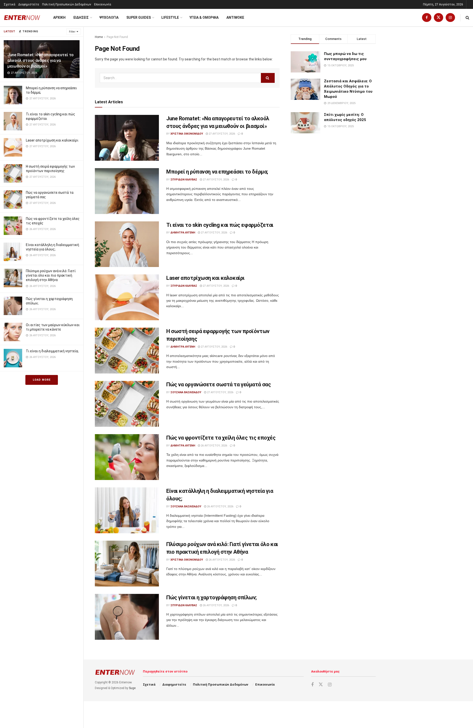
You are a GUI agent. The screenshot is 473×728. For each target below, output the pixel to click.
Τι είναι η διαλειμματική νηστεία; (52, 351)
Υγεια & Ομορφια (204, 17)
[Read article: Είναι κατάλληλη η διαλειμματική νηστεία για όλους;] (127, 510)
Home (99, 37)
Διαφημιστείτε (28, 4)
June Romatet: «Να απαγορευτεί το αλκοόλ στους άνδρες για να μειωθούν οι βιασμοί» (40, 60)
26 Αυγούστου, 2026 (213, 445)
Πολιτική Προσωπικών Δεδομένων (66, 4)
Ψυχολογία (108, 17)
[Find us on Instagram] (450, 17)
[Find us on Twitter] (438, 17)
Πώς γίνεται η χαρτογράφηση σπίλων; (211, 597)
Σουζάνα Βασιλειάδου (185, 392)
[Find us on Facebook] (426, 17)
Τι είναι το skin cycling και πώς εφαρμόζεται (219, 225)
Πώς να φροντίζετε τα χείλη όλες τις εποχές (221, 438)
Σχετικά (9, 4)
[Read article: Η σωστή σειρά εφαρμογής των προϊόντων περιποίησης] (127, 350)
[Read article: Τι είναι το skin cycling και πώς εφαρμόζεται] (127, 244)
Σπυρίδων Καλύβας (183, 179)
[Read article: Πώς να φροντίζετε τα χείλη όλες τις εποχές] (127, 457)
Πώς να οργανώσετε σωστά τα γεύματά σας (218, 384)
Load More (42, 379)
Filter (72, 31)
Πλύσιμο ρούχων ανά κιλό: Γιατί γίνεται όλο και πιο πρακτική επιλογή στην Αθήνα (51, 275)
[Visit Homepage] (22, 17)
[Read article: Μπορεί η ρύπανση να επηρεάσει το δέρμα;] (127, 191)
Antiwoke (235, 17)
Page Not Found (117, 37)
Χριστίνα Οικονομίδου (186, 133)
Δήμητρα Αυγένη (182, 232)
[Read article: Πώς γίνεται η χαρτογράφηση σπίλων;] (127, 617)
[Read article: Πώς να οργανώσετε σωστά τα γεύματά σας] (127, 404)
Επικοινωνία (102, 4)
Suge (132, 688)
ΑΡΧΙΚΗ (59, 17)
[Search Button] (467, 17)
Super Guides (138, 17)
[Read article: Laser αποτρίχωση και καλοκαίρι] (127, 297)
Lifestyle (170, 17)
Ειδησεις (81, 17)
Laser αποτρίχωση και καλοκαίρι (52, 140)
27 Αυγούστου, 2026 (221, 133)
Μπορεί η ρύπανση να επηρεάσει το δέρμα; (217, 172)
